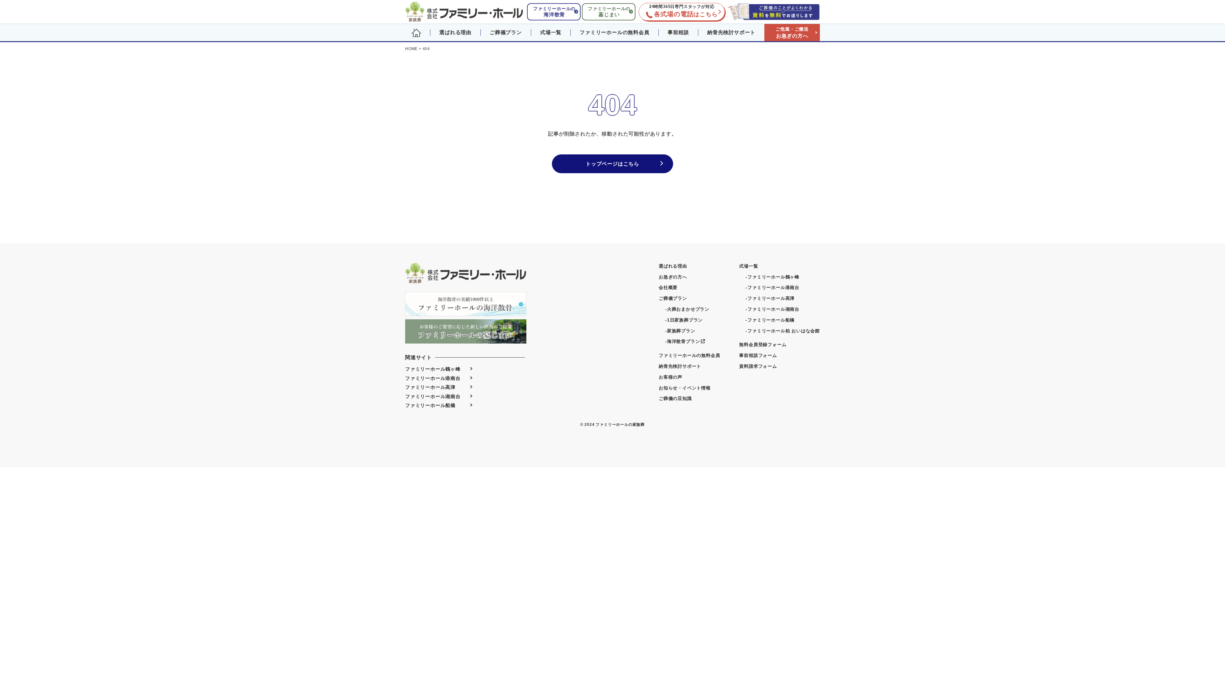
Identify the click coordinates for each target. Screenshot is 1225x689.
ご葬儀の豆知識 (675, 398)
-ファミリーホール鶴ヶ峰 (772, 276)
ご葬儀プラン (506, 32)
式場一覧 (550, 32)
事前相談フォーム (758, 355)
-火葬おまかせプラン (687, 309)
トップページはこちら (612, 164)
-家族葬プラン (680, 330)
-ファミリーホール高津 (770, 298)
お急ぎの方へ (792, 32)
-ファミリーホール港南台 (772, 287)
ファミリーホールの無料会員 (614, 32)
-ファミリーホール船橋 (770, 319)
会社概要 (668, 287)
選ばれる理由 (455, 32)
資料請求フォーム (758, 366)
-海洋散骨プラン (682, 341)
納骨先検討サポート (731, 32)
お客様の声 (670, 377)
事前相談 (678, 32)
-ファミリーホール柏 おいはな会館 (783, 330)
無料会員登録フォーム (762, 344)
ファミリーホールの (554, 11)
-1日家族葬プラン (684, 319)
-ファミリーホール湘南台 (772, 309)
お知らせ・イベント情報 (685, 387)
